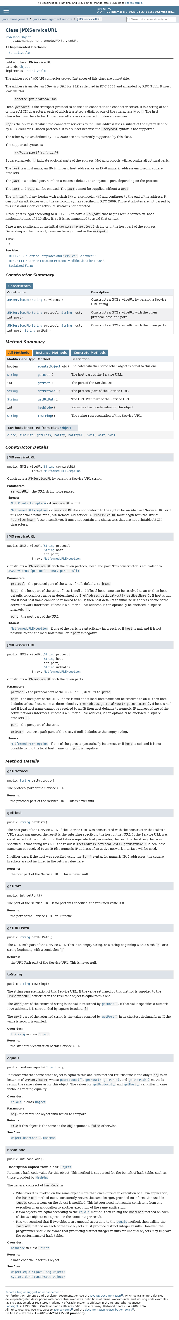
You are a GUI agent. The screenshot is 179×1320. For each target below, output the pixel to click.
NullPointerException (28, 503)
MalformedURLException (62, 471)
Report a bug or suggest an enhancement (33, 1292)
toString (45, 416)
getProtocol (47, 391)
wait (91, 435)
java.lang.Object (18, 37)
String (37, 299)
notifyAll (76, 435)
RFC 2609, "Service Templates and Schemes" (51, 256)
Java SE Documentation (105, 1295)
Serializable (19, 52)
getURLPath (46, 399)
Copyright (11, 1306)
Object (24, 66)
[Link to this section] (57, 275)
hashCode (45, 407)
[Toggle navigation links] (6, 10)
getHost (44, 374)
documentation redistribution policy (108, 1309)
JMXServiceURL (89, 19)
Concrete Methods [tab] (90, 352)
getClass (44, 435)
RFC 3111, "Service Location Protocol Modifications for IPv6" (55, 261)
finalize (26, 435)
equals (43, 366)
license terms (133, 2)
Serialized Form (21, 265)
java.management (15, 19)
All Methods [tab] (18, 352)
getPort (44, 383)
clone (11, 435)
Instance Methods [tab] (51, 352)
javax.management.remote (52, 19)
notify (59, 435)
